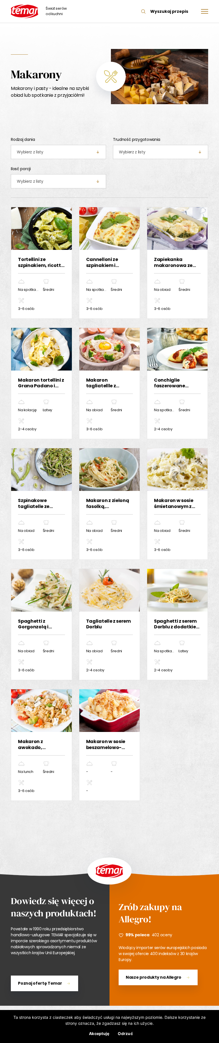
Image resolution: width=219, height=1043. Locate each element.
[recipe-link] (41, 262)
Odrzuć (125, 1033)
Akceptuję (99, 1033)
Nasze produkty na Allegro (153, 977)
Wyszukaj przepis (169, 11)
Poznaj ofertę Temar (40, 983)
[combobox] (58, 152)
